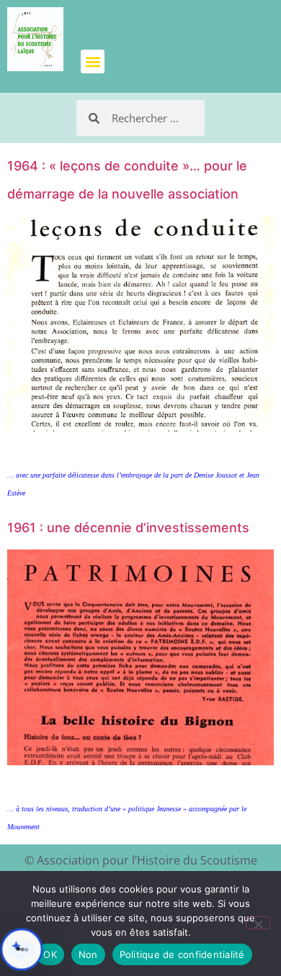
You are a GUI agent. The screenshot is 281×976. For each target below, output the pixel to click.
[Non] (258, 922)
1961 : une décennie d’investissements (128, 527)
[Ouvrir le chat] (21, 949)
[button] (92, 61)
